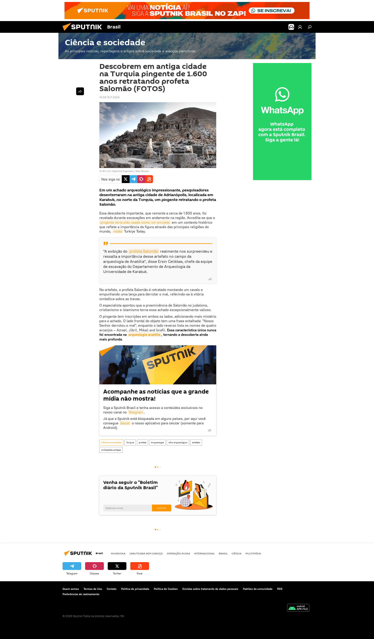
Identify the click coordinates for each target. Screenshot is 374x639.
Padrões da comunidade (258, 589)
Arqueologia (157, 442)
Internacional (204, 553)
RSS (279, 589)
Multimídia (253, 553)
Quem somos (71, 589)
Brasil (223, 553)
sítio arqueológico (177, 442)
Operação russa (178, 553)
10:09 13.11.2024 (109, 97)
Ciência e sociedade (111, 442)
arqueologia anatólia (144, 334)
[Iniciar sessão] (300, 27)
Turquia (130, 442)
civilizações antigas (111, 449)
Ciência (237, 553)
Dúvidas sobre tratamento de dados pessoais (210, 589)
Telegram (136, 412)
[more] (210, 279)
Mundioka (118, 553)
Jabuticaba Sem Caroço (146, 553)
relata (117, 231)
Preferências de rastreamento (81, 594)
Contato (111, 589)
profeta (142, 442)
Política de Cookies (166, 589)
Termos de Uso (93, 589)
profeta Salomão (143, 251)
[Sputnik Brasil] (83, 32)
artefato (196, 442)
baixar (125, 423)
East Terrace (142, 171)
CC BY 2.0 (104, 171)
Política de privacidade (135, 589)
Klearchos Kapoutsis (123, 171)
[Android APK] (298, 608)
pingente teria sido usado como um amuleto (135, 222)
